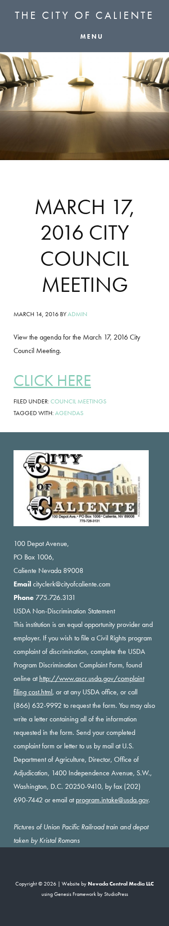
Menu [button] (92, 36)
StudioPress (116, 894)
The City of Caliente (84, 15)
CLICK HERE (52, 380)
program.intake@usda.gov (112, 800)
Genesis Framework (75, 894)
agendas (69, 413)
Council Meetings (78, 401)
